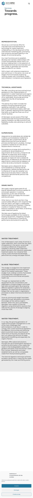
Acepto (16, 486)
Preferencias (16, 494)
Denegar (16, 490)
